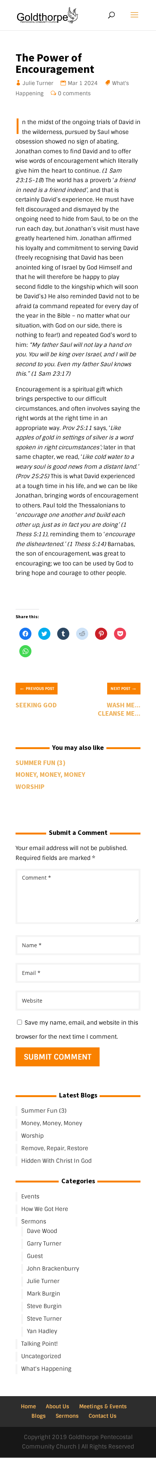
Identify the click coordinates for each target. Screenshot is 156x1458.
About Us (57, 1406)
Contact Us (103, 1415)
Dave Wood (42, 1231)
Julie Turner (38, 83)
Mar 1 (75, 83)
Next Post (124, 688)
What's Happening (46, 1369)
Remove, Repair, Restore (54, 1148)
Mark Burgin (43, 1293)
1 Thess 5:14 (86, 544)
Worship (30, 786)
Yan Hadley (42, 1331)
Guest (35, 1256)
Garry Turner (44, 1243)
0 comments (74, 93)
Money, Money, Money (50, 774)
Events (30, 1196)
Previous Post (36, 688)
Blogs (38, 1415)
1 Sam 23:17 (51, 374)
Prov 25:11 (77, 428)
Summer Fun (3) (41, 762)
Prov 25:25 (32, 476)
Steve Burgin (44, 1306)
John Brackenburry (53, 1268)
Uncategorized (41, 1356)
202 (89, 83)
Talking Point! (39, 1344)
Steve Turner (44, 1319)
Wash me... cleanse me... (119, 709)
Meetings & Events (103, 1406)
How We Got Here (44, 1209)
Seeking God (36, 705)
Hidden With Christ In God (56, 1161)
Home (28, 1406)
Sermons (33, 1221)
